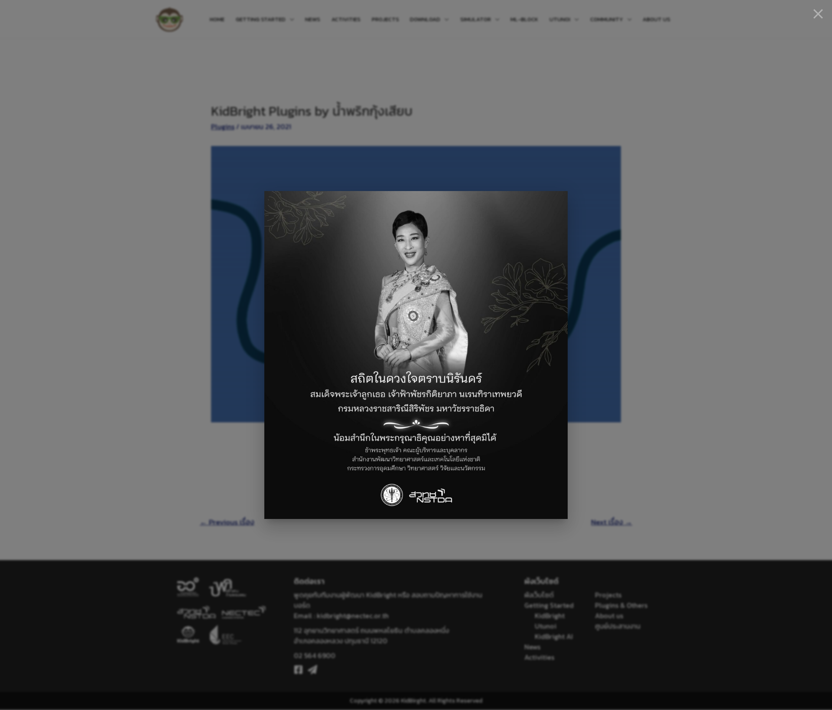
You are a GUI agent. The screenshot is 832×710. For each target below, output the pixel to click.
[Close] (818, 13)
